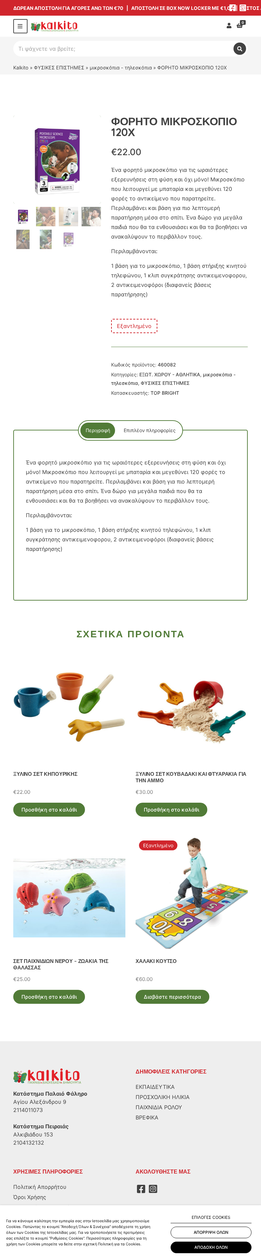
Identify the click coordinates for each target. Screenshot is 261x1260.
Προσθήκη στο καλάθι (49, 809)
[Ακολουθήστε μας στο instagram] (242, 8)
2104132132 (28, 1142)
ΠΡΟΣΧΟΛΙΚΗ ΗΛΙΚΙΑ (163, 1097)
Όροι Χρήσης (29, 1197)
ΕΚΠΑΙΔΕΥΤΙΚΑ (155, 1086)
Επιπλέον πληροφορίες (150, 430)
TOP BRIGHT (165, 393)
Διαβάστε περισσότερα (172, 997)
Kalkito (21, 67)
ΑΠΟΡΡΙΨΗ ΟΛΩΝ (211, 1232)
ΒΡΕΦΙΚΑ (147, 1117)
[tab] (98, 430)
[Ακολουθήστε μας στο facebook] (232, 8)
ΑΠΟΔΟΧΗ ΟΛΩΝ (211, 1247)
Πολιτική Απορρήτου (39, 1186)
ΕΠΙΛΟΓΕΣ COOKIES (211, 1217)
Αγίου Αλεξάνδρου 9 (39, 1101)
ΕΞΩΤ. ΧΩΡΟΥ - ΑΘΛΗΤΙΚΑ (169, 374)
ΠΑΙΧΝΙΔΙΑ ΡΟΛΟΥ (159, 1107)
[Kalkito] (47, 1076)
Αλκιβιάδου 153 (33, 1134)
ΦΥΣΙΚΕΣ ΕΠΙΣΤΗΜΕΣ (59, 67)
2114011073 (28, 1110)
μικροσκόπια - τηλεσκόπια (121, 67)
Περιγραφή (98, 430)
